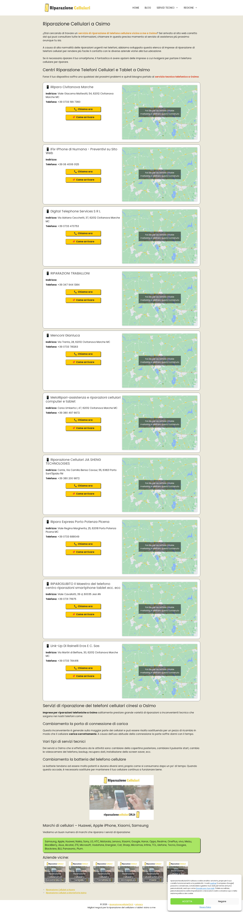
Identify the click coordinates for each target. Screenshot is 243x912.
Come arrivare (85, 117)
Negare (222, 901)
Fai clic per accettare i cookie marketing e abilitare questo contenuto (159, 112)
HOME (135, 7)
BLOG (148, 7)
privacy (139, 904)
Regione (189, 7)
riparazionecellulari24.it (121, 904)
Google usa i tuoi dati (205, 888)
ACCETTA (187, 901)
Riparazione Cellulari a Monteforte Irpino (66, 892)
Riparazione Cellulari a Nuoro (60, 889)
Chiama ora (85, 109)
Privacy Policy (205, 907)
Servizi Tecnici (165, 7)
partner (213, 883)
